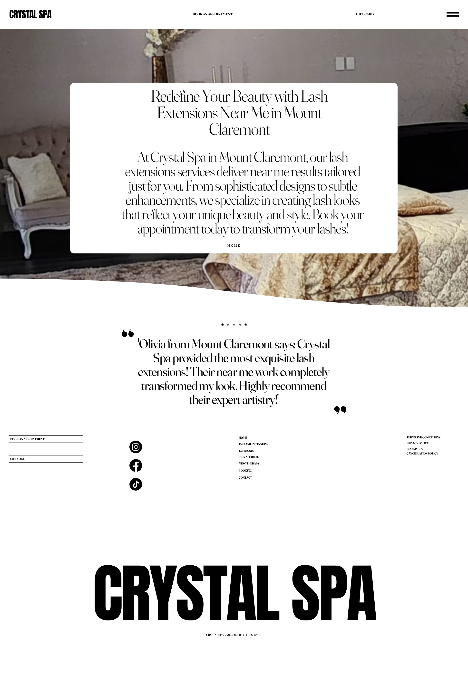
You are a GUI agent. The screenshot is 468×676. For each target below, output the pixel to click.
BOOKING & (415, 449)
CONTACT (245, 477)
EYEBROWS (246, 451)
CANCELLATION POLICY (422, 453)
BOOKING (245, 470)
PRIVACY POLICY (418, 443)
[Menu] (453, 14)
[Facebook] (135, 465)
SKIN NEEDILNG (249, 457)
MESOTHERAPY (249, 463)
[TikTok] (135, 484)
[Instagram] (135, 447)
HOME (243, 437)
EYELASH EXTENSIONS (254, 444)
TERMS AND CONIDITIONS (423, 437)
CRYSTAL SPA (30, 14)
